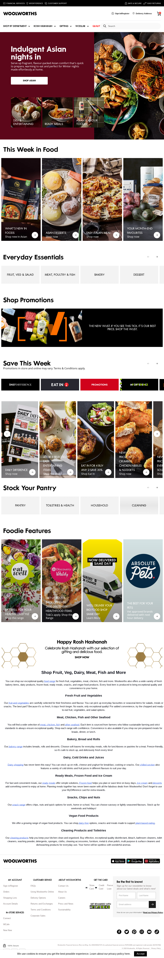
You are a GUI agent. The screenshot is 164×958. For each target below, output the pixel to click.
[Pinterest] (135, 932)
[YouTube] (151, 932)
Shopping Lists (10, 898)
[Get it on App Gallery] (152, 861)
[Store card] (86, 888)
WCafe (6, 924)
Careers (61, 898)
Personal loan (111, 887)
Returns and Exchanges (42, 904)
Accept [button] (140, 953)
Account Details (10, 904)
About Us (62, 892)
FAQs (33, 886)
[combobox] (133, 26)
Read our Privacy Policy (153, 912)
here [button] (127, 953)
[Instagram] (143, 932)
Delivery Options (38, 898)
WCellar (80, 26)
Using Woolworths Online (42, 892)
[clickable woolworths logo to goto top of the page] (20, 861)
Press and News (65, 904)
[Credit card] (96, 888)
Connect (7, 918)
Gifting (64, 26)
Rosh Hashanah (43, 26)
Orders (6, 892)
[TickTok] (158, 932)
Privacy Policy (156, 948)
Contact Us (63, 886)
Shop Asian (29, 80)
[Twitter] (128, 932)
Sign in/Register (10, 886)
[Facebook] (120, 932)
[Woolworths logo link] (20, 13)
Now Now (7, 930)
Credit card (101, 887)
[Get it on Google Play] (135, 861)
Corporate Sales (38, 916)
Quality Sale (100, 26)
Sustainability (64, 909)
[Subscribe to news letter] (152, 904)
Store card (91, 887)
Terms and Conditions (41, 909)
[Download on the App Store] (118, 861)
